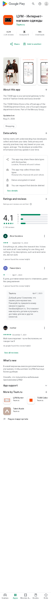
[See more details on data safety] (12, 190)
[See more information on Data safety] (46, 133)
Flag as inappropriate (15, 419)
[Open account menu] (46, 4)
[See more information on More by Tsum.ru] (46, 392)
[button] (28, 35)
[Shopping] (9, 126)
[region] (25, 33)
